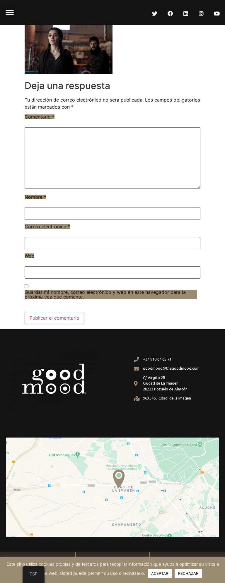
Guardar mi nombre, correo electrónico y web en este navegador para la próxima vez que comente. (105, 294)
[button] (9, 12)
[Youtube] (217, 13)
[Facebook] (170, 13)
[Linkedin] (185, 13)
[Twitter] (154, 13)
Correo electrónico (47, 226)
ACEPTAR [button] (159, 573)
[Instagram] (201, 13)
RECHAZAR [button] (188, 573)
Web (29, 255)
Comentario (39, 116)
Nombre (35, 197)
